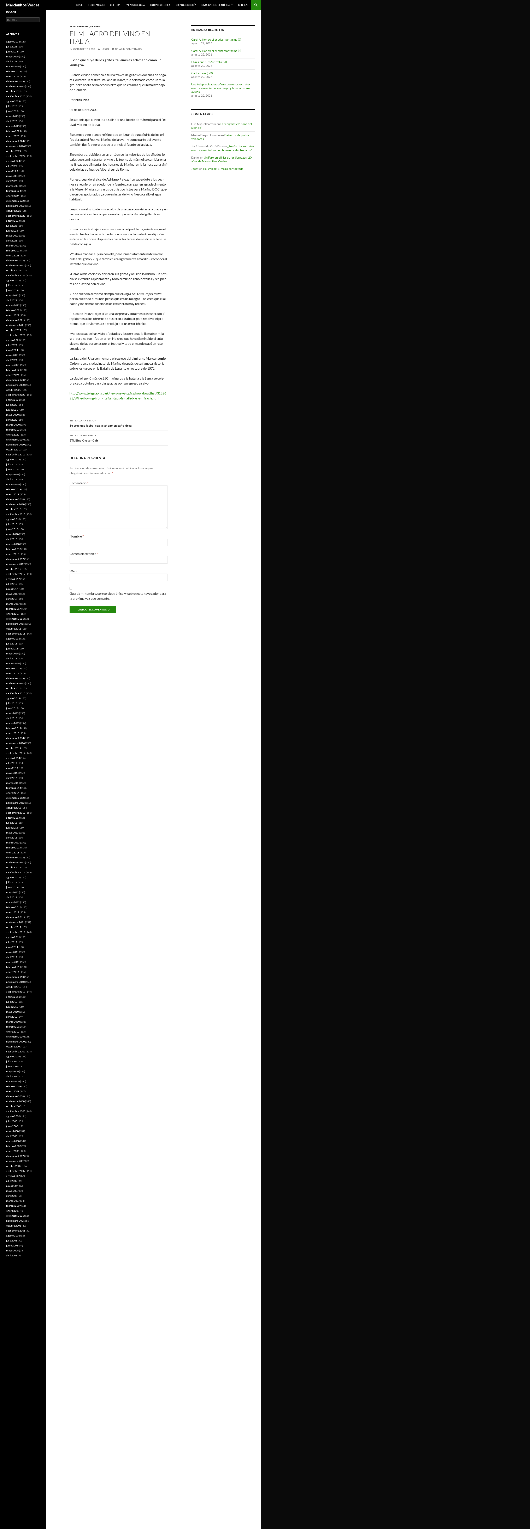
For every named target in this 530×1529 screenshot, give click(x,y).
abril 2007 (11, 1195)
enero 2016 (12, 673)
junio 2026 (12, 51)
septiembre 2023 (15, 215)
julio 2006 (11, 1240)
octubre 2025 (13, 91)
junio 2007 (12, 1185)
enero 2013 (12, 852)
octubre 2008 (13, 1106)
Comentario (79, 483)
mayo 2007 (12, 1190)
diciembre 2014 (15, 738)
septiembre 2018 (15, 514)
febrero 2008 (13, 1146)
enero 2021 (12, 374)
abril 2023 (11, 240)
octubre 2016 (13, 628)
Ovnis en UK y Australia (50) (209, 62)
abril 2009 (11, 1076)
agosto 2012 (13, 877)
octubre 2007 (13, 1165)
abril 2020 (11, 419)
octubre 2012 (13, 867)
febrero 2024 (13, 190)
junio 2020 (12, 409)
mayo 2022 (12, 295)
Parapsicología (135, 5)
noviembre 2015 (15, 683)
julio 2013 (11, 822)
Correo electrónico (84, 554)
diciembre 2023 (15, 200)
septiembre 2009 (15, 1051)
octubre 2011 (13, 927)
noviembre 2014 (15, 743)
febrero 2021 (13, 369)
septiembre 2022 (15, 275)
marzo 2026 (13, 66)
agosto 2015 (13, 698)
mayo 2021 (12, 355)
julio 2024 (11, 165)
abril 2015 (11, 718)
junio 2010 (12, 1006)
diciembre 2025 (15, 81)
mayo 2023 (12, 235)
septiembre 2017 (15, 573)
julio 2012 (11, 882)
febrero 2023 (13, 250)
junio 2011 (12, 947)
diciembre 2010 (15, 976)
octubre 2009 (13, 1046)
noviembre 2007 (15, 1161)
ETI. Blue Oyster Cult (84, 438)
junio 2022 (12, 290)
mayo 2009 (12, 1071)
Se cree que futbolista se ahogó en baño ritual (101, 423)
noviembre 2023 (15, 205)
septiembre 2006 (15, 1230)
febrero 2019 (13, 489)
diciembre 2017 (15, 559)
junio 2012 (12, 887)
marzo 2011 (13, 962)
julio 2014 (11, 762)
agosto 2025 (13, 101)
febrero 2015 (13, 728)
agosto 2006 (13, 1235)
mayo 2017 (12, 593)
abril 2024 (11, 180)
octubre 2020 (13, 389)
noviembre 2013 (15, 802)
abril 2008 (11, 1136)
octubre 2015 (13, 688)
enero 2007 (12, 1210)
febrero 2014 (13, 787)
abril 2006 (11, 1255)
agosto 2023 (13, 220)
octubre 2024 (13, 151)
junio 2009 (12, 1066)
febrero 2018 (13, 549)
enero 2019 (12, 494)
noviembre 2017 (15, 563)
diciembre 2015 (15, 678)
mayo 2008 (12, 1131)
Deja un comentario (128, 49)
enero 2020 (12, 434)
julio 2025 (11, 106)
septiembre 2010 (15, 991)
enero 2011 (12, 971)
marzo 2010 (13, 1021)
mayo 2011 (12, 952)
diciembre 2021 (15, 320)
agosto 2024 (13, 161)
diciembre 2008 (15, 1096)
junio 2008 (12, 1126)
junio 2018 (12, 529)
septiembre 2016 (15, 633)
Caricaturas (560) (202, 73)
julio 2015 (11, 703)
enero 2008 (12, 1151)
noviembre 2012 (15, 862)
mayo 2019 (12, 474)
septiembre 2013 (15, 812)
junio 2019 (12, 469)
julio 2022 (11, 285)
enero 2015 (12, 733)
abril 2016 (11, 658)
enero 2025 (12, 136)
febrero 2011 (13, 966)
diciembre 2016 (15, 618)
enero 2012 (12, 912)
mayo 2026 (12, 56)
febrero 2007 (13, 1205)
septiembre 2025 (15, 96)
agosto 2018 (13, 519)
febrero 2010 (13, 1026)
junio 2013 (12, 827)
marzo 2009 (13, 1081)
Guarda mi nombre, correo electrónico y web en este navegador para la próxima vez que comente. (118, 595)
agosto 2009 (13, 1056)
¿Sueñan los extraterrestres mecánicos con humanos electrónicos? (222, 148)
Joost (195, 168)
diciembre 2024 (15, 141)
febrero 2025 (13, 131)
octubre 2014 (13, 748)
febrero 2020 (13, 429)
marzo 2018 (13, 544)
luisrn (105, 49)
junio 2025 (12, 111)
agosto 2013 (13, 817)
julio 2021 (11, 345)
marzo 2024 (13, 185)
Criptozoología (186, 5)
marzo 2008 (13, 1141)
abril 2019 (11, 479)
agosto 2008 (13, 1116)
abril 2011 (11, 957)
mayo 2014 (12, 772)
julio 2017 (11, 583)
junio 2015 (12, 708)
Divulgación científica (215, 5)
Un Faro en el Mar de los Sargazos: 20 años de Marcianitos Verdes (221, 159)
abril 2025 (11, 121)
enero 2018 (12, 554)
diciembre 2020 (15, 379)
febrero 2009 (13, 1086)
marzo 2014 (13, 782)
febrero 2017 (13, 608)
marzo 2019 (13, 484)
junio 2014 (12, 767)
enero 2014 (12, 792)
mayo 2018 (12, 534)
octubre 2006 (13, 1225)
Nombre (77, 536)
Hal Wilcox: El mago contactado (223, 168)
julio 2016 (11, 643)
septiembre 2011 (15, 932)
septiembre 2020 (15, 394)
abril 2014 (11, 777)
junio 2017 (12, 588)
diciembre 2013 (15, 797)
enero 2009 (12, 1091)
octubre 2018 (13, 509)
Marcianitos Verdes (23, 5)
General (243, 5)
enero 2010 (12, 1031)
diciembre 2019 (15, 439)
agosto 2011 (13, 937)
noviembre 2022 (15, 265)
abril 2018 (11, 539)
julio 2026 (11, 46)
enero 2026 (12, 76)
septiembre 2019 (15, 454)
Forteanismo (96, 5)
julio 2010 (11, 1001)
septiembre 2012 (15, 872)
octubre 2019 (13, 449)
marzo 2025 (13, 126)
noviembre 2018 (15, 504)
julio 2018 (11, 524)
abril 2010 (11, 1016)
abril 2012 (11, 897)
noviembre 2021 (15, 325)
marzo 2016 (13, 663)
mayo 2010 (12, 1011)
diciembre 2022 (15, 260)
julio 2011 (11, 942)
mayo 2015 (12, 713)
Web (73, 571)
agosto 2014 (13, 758)
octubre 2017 (13, 568)
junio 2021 (12, 350)
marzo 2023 (13, 245)
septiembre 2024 (15, 156)
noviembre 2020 (15, 384)
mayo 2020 (12, 414)
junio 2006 (12, 1245)
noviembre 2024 (15, 146)
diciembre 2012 (15, 857)
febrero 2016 (13, 668)
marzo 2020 (13, 424)
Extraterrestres (160, 5)
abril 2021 (11, 360)
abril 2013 (11, 837)
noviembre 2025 (15, 86)
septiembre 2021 (15, 335)
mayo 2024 (12, 175)
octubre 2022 (13, 270)
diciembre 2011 (15, 917)
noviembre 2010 (15, 981)
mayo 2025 (12, 116)
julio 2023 (11, 225)
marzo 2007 (13, 1200)
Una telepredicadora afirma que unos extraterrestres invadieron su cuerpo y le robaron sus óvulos (220, 88)
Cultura (115, 5)
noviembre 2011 (15, 922)
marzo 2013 (13, 842)
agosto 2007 (13, 1175)
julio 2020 (11, 404)
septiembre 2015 (15, 693)
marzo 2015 (13, 723)
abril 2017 (11, 598)
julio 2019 (11, 464)
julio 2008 (11, 1121)
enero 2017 (12, 613)
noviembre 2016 (15, 623)
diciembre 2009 (15, 1036)
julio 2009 (11, 1061)
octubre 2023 (13, 210)
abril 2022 (11, 300)
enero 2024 (12, 195)
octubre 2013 (13, 807)
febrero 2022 (13, 310)
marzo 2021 (13, 364)
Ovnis (79, 5)
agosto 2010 (13, 996)
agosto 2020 (13, 399)
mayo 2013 (12, 832)
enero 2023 (12, 255)
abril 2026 (11, 61)
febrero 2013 (13, 847)
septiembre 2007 (15, 1170)
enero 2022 (12, 315)
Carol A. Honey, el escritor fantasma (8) (216, 50)
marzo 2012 (13, 902)
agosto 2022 (13, 280)
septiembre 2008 (15, 1111)
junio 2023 (12, 230)
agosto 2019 (13, 459)
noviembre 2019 (15, 444)
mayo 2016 (12, 653)
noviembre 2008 (15, 1101)
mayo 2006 (12, 1250)
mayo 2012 (12, 892)
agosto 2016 (13, 638)
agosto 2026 (13, 41)
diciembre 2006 (15, 1215)
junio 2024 (12, 170)
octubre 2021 (13, 330)
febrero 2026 (13, 71)
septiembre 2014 (15, 753)
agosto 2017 (13, 578)
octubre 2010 (13, 986)
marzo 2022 (13, 305)
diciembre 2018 (15, 499)
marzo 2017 (13, 603)
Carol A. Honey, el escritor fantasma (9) (216, 39)
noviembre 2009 (15, 1041)
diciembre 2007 (15, 1156)
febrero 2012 (13, 907)
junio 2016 (12, 648)
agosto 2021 (13, 340)
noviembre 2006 (15, 1220)
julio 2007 (11, 1180)
